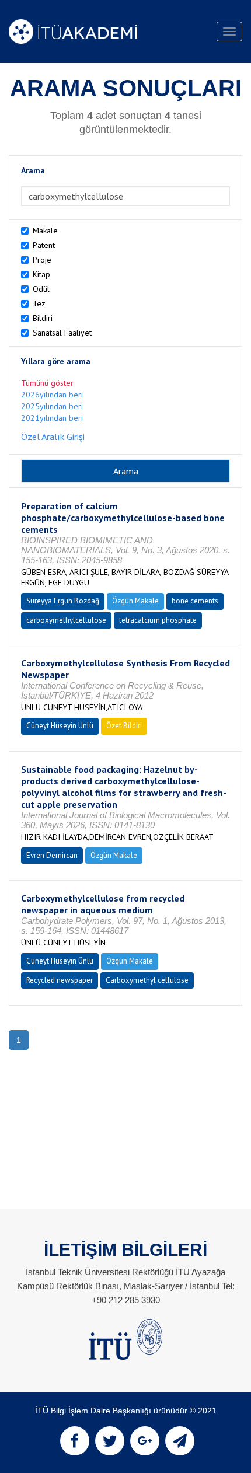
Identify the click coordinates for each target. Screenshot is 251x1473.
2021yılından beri (52, 418)
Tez (39, 303)
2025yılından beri (52, 406)
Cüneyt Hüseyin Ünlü (59, 726)
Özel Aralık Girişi (53, 436)
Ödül (41, 289)
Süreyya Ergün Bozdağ (62, 601)
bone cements (195, 601)
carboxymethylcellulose (66, 620)
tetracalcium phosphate (158, 620)
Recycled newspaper (59, 980)
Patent (44, 245)
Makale (45, 230)
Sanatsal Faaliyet (62, 332)
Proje (42, 259)
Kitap (41, 274)
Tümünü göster (47, 383)
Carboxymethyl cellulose (147, 980)
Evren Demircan (52, 855)
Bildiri (43, 318)
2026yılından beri (52, 394)
